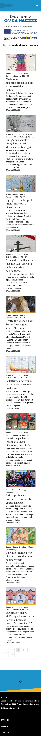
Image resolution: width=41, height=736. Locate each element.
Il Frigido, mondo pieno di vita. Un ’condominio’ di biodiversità (19, 556)
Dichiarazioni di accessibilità (11, 708)
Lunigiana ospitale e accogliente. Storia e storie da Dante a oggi (18, 143)
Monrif (37, 701)
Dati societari (6, 704)
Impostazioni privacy (31, 704)
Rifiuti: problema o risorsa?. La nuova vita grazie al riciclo (18, 499)
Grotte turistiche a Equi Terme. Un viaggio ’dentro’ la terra (19, 324)
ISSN (14, 704)
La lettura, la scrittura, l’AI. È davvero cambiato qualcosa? (19, 384)
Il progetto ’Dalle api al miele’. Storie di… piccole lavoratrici (19, 203)
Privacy (19, 704)
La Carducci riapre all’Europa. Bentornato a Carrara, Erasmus (20, 616)
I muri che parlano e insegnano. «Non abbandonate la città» (18, 442)
